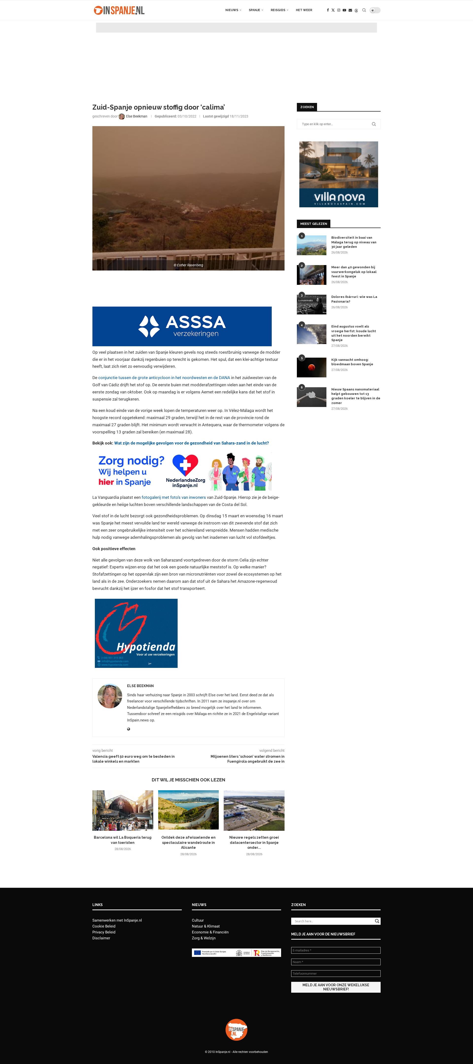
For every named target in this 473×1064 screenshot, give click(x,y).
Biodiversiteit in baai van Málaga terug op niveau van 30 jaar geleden (353, 242)
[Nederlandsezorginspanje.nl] (182, 454)
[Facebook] (328, 10)
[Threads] (356, 10)
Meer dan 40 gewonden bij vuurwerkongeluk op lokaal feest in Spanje (353, 271)
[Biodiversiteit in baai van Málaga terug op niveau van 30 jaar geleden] (311, 245)
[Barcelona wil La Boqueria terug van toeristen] (122, 810)
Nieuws (231, 10)
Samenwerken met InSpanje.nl (117, 920)
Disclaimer (101, 938)
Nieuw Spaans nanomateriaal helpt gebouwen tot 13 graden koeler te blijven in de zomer (355, 396)
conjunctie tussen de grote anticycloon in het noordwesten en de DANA (164, 377)
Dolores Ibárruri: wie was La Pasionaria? (354, 299)
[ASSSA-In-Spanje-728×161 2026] (182, 310)
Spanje (254, 10)
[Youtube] (344, 10)
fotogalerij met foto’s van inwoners (174, 497)
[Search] (364, 10)
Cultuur (198, 920)
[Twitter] (333, 10)
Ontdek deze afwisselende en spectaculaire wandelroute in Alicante (188, 842)
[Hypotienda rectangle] (136, 602)
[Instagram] (338, 10)
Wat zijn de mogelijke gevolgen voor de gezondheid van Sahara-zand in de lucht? (191, 443)
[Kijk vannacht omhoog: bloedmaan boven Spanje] (311, 367)
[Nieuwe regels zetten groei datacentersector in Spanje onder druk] (254, 810)
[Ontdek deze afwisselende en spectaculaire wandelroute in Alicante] (188, 810)
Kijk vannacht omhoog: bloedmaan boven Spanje (352, 362)
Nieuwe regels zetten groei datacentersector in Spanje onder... (254, 842)
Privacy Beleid (103, 932)
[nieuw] (338, 143)
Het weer (304, 10)
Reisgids (278, 10)
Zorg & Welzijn (204, 938)
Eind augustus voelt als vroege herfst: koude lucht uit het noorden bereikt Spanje (353, 333)
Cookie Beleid (103, 926)
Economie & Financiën (210, 932)
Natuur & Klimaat (206, 926)
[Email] (350, 10)
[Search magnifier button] (377, 921)
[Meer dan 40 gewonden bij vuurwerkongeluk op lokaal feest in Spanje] (311, 275)
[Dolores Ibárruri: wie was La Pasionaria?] (311, 304)
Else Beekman (140, 686)
